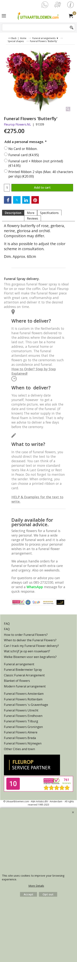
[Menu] (4, 16)
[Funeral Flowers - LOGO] (37, 15)
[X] (17, 200)
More (30, 213)
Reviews (32, 218)
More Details (36, 885)
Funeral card (23, 155)
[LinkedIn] (26, 200)
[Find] (71, 27)
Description (13, 213)
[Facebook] (7, 200)
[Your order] (70, 16)
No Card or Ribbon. (23, 148)
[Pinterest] (35, 200)
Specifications (49, 213)
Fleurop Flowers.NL (17, 124)
